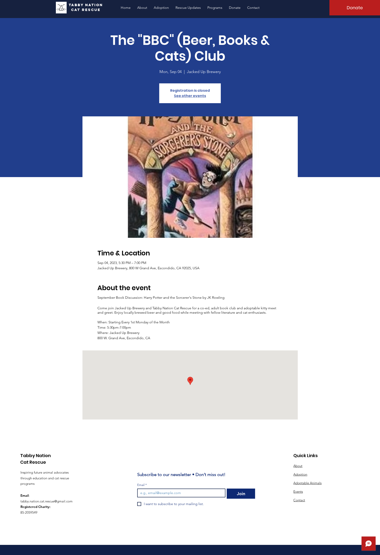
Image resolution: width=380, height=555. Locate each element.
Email (142, 485)
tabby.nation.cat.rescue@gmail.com (46, 501)
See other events (190, 95)
